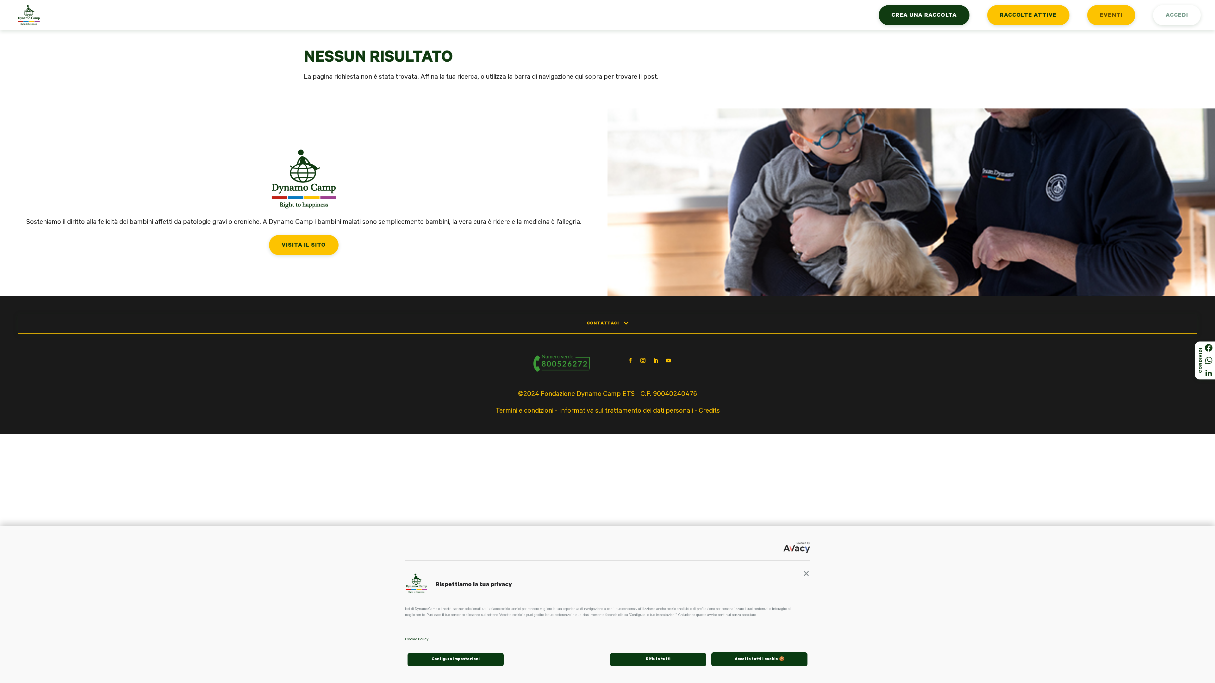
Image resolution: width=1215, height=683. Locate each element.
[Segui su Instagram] (643, 360)
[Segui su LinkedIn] (656, 360)
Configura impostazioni (456, 659)
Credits (709, 411)
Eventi (1111, 16)
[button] (806, 576)
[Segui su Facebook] (630, 360)
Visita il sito (304, 246)
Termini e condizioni (524, 411)
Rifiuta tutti (658, 659)
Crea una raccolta (924, 16)
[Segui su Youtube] (668, 360)
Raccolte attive (1028, 16)
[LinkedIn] (1208, 373)
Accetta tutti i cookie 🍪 (759, 659)
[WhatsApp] (1208, 360)
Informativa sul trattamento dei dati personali (626, 411)
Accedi (1177, 16)
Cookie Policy (416, 639)
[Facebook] (1208, 348)
